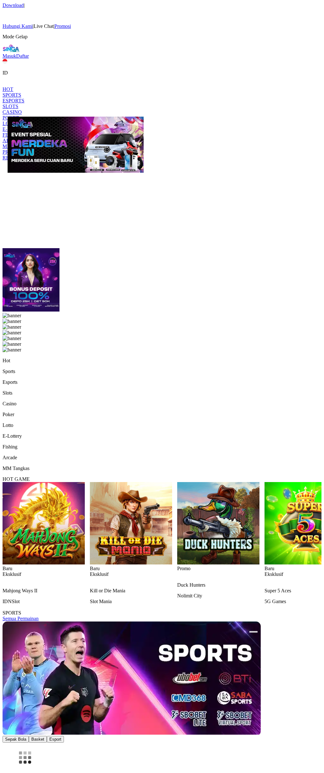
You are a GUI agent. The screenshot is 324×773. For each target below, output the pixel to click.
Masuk (9, 56)
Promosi (62, 26)
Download (13, 5)
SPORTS (12, 95)
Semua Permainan (21, 618)
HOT (8, 89)
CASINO (12, 112)
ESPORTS (13, 100)
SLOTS (10, 106)
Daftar (22, 56)
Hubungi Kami (18, 26)
